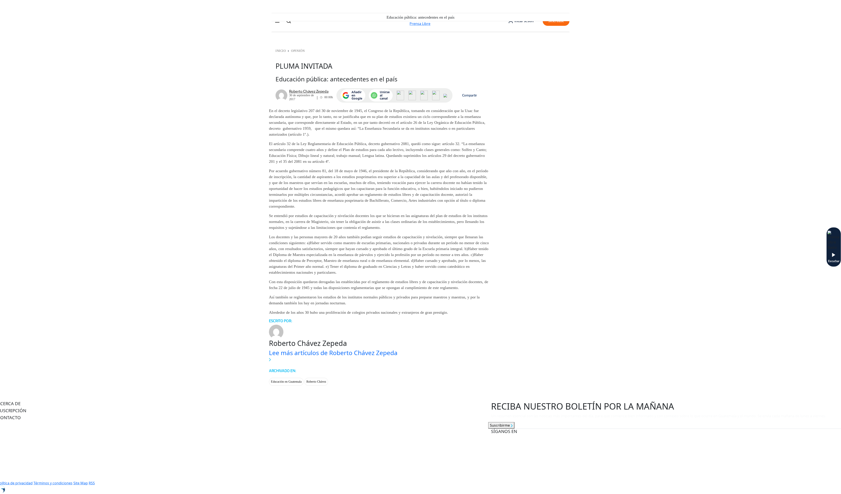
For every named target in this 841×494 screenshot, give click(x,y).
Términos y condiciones (53, 483)
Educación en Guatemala (286, 381)
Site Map (80, 483)
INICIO (281, 51)
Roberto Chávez (316, 381)
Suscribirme (500, 425)
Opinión (298, 51)
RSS (92, 483)
